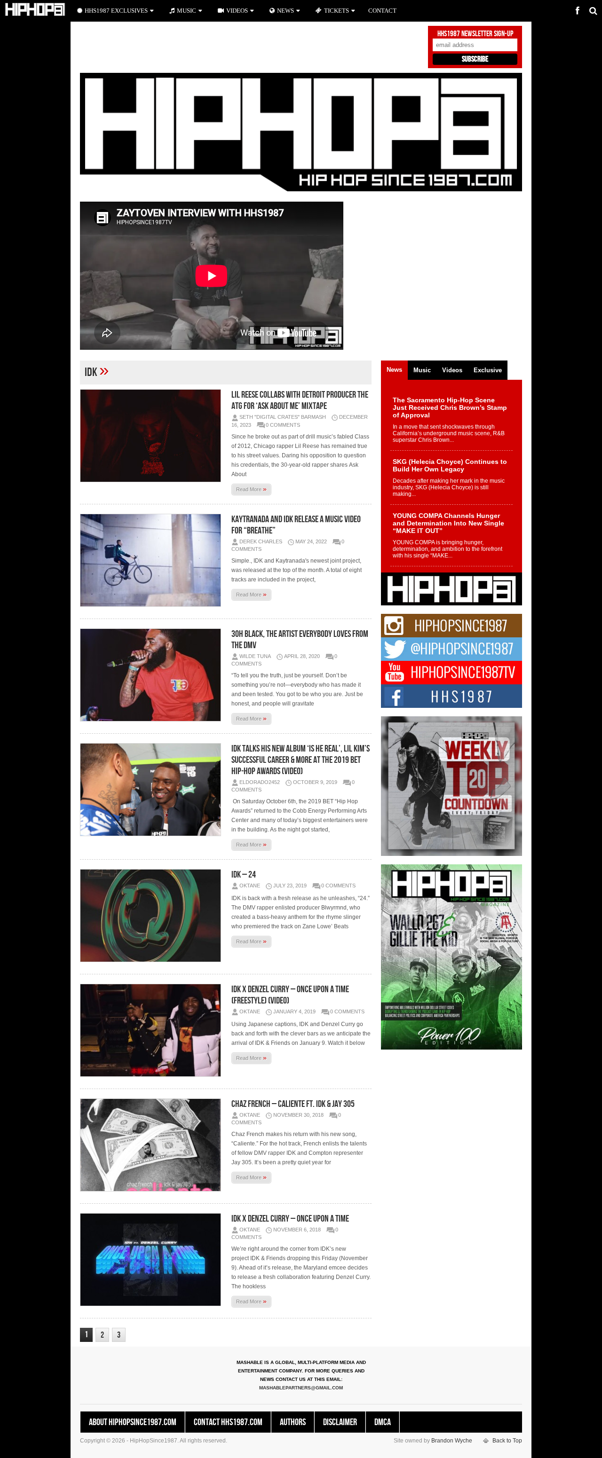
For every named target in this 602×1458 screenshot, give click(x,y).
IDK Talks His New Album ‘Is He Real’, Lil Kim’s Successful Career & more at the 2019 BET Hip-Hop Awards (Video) (300, 760)
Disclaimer (340, 1422)
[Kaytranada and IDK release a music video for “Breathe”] (153, 560)
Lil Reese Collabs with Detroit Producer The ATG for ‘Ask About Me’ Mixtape (299, 400)
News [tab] (394, 369)
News (285, 10)
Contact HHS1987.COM (228, 1422)
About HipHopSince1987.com (132, 1422)
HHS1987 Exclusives (116, 10)
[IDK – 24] (153, 915)
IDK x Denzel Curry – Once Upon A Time (290, 1218)
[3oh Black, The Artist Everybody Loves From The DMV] (153, 674)
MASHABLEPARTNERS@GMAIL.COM (301, 1387)
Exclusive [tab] (488, 370)
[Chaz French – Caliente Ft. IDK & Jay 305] (153, 1144)
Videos (237, 10)
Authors (293, 1422)
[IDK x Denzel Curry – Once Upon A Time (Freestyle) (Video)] (153, 1030)
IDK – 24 (243, 874)
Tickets (336, 10)
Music (186, 10)
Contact (382, 10)
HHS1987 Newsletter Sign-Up (475, 34)
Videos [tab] (452, 370)
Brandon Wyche (451, 1440)
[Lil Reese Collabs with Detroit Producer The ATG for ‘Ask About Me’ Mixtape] (153, 435)
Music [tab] (422, 370)
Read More (251, 489)
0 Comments (283, 425)
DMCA (382, 1422)
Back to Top (507, 1440)
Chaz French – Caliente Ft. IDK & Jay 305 (293, 1104)
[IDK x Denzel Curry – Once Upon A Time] (153, 1259)
